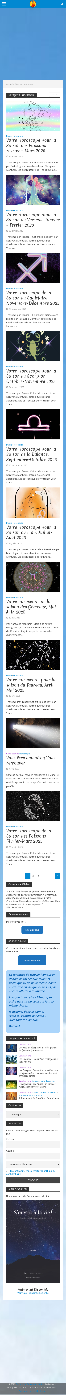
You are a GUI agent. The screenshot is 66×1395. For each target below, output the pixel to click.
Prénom (10, 1139)
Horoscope (18, 136)
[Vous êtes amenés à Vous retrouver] (33, 733)
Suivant (57, 876)
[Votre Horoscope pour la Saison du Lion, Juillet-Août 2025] (33, 502)
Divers (18, 84)
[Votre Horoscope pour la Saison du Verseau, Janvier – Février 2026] (33, 189)
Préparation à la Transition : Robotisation (39, 1098)
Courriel (10, 1150)
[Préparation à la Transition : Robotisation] (11, 1095)
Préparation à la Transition (31, 1095)
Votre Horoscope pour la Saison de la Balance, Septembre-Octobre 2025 (31, 454)
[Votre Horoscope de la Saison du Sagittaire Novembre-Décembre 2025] (33, 267)
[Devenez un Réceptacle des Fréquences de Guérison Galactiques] (11, 1048)
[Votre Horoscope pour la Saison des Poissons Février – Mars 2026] (33, 115)
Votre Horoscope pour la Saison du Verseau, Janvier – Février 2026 (33, 220)
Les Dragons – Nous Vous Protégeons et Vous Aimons (38, 1060)
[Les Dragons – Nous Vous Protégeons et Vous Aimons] (11, 1059)
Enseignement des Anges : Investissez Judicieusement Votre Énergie (37, 1085)
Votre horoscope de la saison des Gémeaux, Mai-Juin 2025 (32, 607)
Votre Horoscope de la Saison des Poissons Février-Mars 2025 (28, 836)
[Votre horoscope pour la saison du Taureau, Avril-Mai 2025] (33, 654)
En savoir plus (32, 929)
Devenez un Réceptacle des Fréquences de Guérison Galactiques (38, 1049)
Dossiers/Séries (39, 1092)
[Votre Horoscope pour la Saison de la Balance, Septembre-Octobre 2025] (33, 424)
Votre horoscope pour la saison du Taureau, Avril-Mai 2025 (30, 685)
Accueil (9, 84)
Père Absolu (51, 1092)
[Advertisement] (33, 44)
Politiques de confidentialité (32, 1391)
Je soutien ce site (32, 960)
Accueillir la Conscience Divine (30, 1384)
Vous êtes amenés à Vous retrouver (30, 760)
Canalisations (12, 754)
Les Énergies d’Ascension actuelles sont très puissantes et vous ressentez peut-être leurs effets (38, 1073)
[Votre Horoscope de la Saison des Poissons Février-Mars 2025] (33, 805)
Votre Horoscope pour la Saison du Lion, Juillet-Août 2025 (31, 532)
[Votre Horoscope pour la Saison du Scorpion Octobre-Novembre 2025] (33, 346)
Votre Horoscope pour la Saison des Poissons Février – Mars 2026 (31, 145)
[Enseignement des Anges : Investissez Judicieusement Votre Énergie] (11, 1084)
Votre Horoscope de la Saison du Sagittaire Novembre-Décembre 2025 (32, 298)
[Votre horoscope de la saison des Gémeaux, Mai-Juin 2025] (33, 576)
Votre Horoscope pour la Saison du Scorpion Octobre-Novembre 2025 (31, 376)
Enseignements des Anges (43, 1081)
